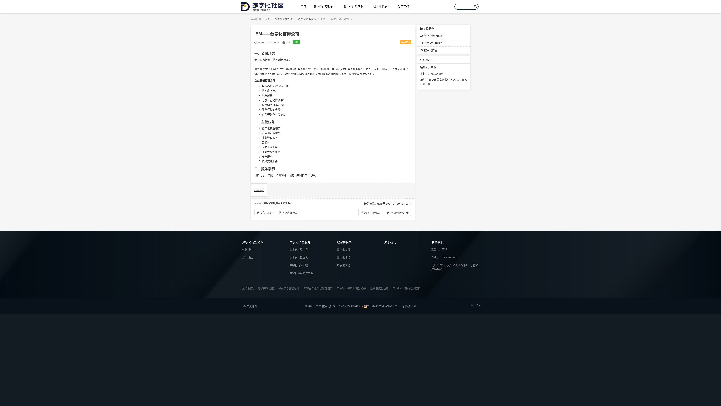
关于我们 (403, 6)
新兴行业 (247, 257)
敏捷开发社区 (266, 288)
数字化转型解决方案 (301, 273)
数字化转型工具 (299, 249)
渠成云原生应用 (379, 288)
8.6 (475, 305)
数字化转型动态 (324, 6)
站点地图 (251, 306)
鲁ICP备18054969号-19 (350, 306)
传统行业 (247, 249)
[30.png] (259, 190)
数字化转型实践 (299, 265)
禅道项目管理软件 (288, 288)
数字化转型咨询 (307, 19)
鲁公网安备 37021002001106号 (383, 306)
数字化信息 (380, 6)
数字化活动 (343, 265)
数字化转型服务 (354, 6)
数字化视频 (343, 257)
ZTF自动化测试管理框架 (318, 288)
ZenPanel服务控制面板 (406, 288)
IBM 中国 (259, 69)
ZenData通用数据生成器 (351, 288)
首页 (303, 6)
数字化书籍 (343, 249)
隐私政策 (407, 306)
